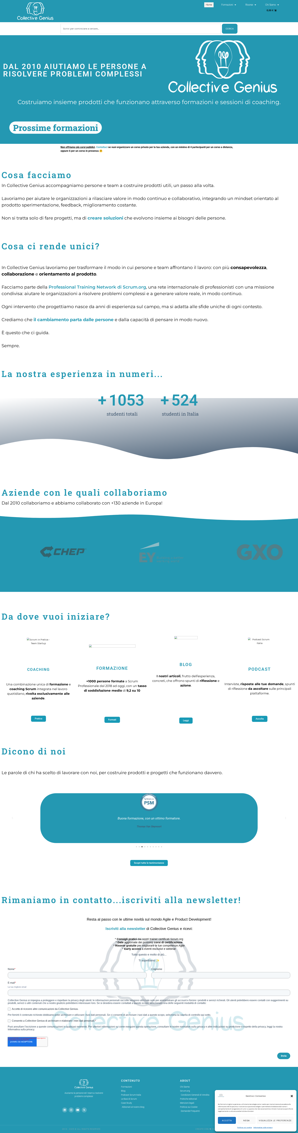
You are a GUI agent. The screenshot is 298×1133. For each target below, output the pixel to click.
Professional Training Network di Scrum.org (97, 287)
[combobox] (141, 29)
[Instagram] (71, 1110)
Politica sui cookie (244, 1128)
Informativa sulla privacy (263, 1128)
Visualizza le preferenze (275, 1120)
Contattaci (102, 147)
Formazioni (227, 4)
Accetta (227, 1120)
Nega (246, 1120)
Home (209, 4)
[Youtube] (77, 1110)
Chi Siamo (270, 4)
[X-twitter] (84, 1110)
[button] (291, 1096)
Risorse (249, 4)
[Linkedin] (64, 1110)
